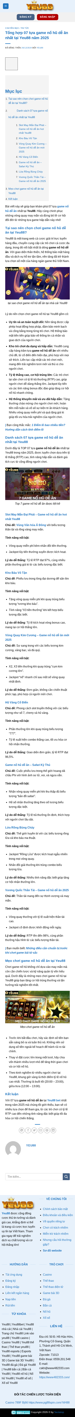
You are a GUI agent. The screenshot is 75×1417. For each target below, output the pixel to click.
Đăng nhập (12, 1286)
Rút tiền (10, 1305)
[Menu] (6, 6)
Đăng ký (10, 1280)
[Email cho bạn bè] (41, 1130)
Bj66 (25, 1402)
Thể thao (48, 1280)
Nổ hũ (46, 1311)
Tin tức (25, 28)
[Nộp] (66, 1176)
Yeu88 (40, 48)
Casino (47, 1274)
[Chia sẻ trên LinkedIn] (53, 1130)
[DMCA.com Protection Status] (21, 1412)
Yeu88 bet (53, 1100)
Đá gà (46, 1299)
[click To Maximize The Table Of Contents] (11, 63)
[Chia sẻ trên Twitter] (34, 1130)
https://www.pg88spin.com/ (45, 1402)
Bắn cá (47, 1305)
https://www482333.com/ (54, 1377)
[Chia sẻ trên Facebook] (28, 1130)
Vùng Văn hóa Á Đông (31, 525)
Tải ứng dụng (13, 1274)
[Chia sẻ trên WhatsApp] (22, 1130)
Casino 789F (13, 1402)
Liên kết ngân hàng (17, 1293)
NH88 (66, 1402)
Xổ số (46, 1317)
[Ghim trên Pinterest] (47, 1130)
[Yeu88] (41, 6)
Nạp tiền (10, 1299)
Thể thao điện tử (53, 1286)
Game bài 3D (51, 1293)
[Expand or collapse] (9, 80)
